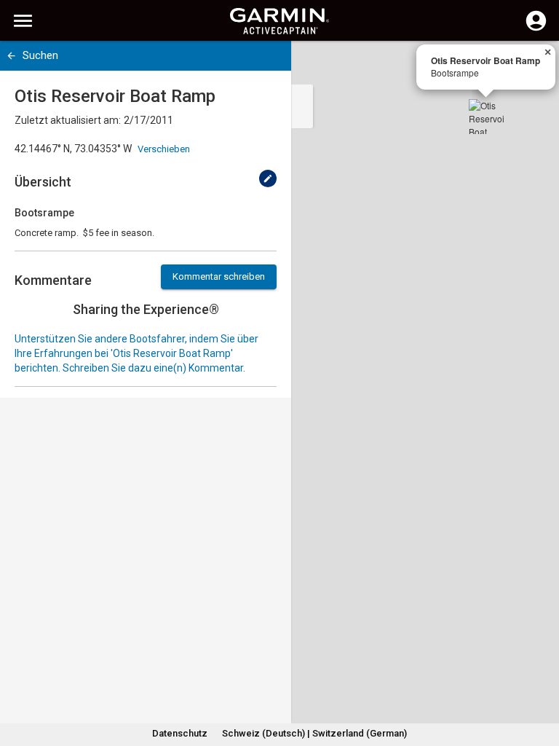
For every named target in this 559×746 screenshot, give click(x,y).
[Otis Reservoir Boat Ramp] (486, 116)
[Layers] (534, 65)
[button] (541, 680)
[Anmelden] (536, 29)
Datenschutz (179, 733)
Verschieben (164, 149)
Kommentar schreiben (219, 276)
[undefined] (268, 178)
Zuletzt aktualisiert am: (68, 120)
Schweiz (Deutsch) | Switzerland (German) (314, 733)
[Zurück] (11, 56)
